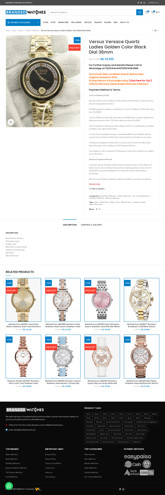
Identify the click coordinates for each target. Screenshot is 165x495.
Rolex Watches (12, 454)
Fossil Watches (12, 477)
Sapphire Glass (105, 434)
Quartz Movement (114, 430)
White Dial (136, 442)
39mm (146, 414)
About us (49, 472)
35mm (113, 414)
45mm (121, 418)
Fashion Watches (124, 196)
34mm (105, 414)
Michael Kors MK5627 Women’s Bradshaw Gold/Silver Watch (141, 325)
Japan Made (101, 426)
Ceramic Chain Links (113, 422)
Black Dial (104, 202)
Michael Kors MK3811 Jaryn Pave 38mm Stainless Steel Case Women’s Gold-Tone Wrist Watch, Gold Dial (23, 326)
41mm (88, 418)
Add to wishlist (98, 189)
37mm (129, 414)
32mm (88, 414)
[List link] (43, 425)
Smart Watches (90, 468)
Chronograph (128, 422)
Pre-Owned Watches (141, 196)
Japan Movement (115, 426)
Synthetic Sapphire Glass (135, 438)
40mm (154, 414)
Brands (20, 30)
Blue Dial (99, 422)
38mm (138, 414)
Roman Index (128, 430)
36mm (96, 202)
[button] (9, 486)
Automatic (147, 418)
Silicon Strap (117, 434)
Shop (14, 30)
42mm (96, 418)
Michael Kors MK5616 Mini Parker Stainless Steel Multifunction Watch (141, 382)
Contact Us (49, 468)
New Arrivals (89, 454)
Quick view (39, 282)
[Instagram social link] (141, 2)
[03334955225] (38, 489)
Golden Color (114, 202)
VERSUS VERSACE (32, 30)
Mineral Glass (126, 202)
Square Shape (140, 434)
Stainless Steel (139, 202)
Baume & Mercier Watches (16, 468)
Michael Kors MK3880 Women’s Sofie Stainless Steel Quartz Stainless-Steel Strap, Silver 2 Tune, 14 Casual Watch (62, 326)
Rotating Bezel (91, 434)
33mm (96, 414)
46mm (129, 418)
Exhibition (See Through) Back (146, 422)
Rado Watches (11, 459)
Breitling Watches (13, 463)
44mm (113, 418)
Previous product (153, 30)
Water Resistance (108, 442)
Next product (158, 30)
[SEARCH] (139, 12)
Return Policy (50, 459)
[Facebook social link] (138, 2)
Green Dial (89, 426)
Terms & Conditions (53, 463)
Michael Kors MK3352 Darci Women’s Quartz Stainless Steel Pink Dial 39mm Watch (102, 326)
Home (8, 30)
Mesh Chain (141, 426)
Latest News (50, 477)
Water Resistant (95, 204)
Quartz (101, 430)
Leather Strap (128, 426)
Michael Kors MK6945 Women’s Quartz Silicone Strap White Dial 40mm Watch (102, 383)
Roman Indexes (142, 430)
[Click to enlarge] (11, 122)
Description (70, 224)
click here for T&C (140, 80)
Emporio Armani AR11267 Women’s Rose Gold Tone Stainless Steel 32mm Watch (23, 383)
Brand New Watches (108, 196)
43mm (105, 418)
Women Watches (113, 198)
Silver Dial (128, 434)
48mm (138, 418)
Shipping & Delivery (91, 224)
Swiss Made (104, 438)
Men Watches (90, 459)
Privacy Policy (50, 454)
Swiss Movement (117, 438)
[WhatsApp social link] (144, 2)
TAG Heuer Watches (14, 472)
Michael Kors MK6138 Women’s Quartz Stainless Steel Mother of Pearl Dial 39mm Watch (63, 383)
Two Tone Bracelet (92, 442)
